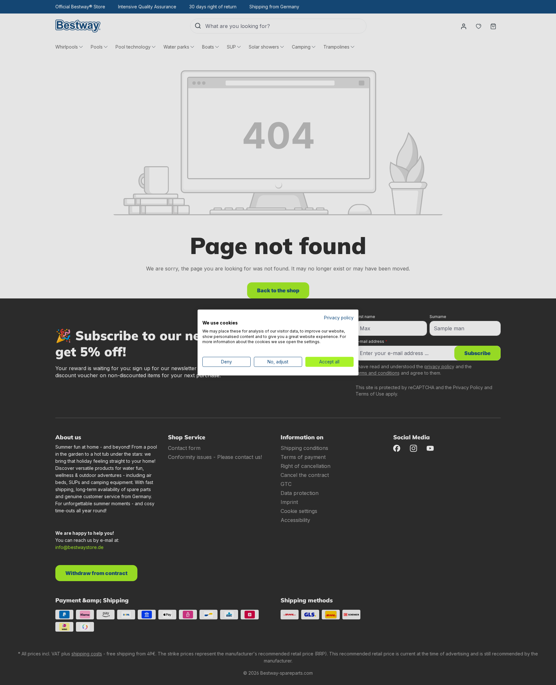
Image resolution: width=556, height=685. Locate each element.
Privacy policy (339, 317)
